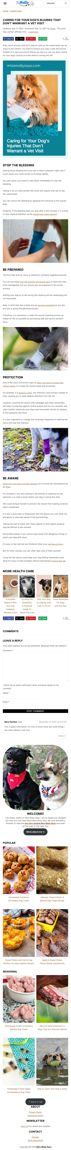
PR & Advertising (35, 1140)
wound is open (25, 393)
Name (6, 693)
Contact (35, 1137)
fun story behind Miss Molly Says (40, 823)
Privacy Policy (35, 1112)
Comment (8, 650)
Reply (62, 736)
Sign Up (24, 1126)
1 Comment (33, 32)
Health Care (16, 11)
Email (6, 702)
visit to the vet (58, 561)
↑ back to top (35, 1102)
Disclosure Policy (35, 1115)
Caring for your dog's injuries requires (20, 484)
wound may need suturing (45, 214)
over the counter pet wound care (35, 282)
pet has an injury (55, 544)
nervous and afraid (46, 305)
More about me (34, 832)
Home (5, 11)
